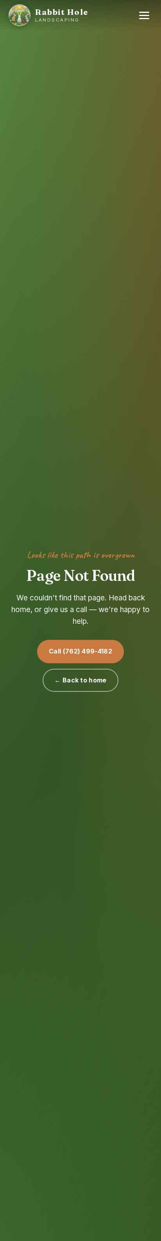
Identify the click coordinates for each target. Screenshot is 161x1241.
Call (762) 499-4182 (80, 651)
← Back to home (80, 680)
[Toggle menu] (144, 15)
